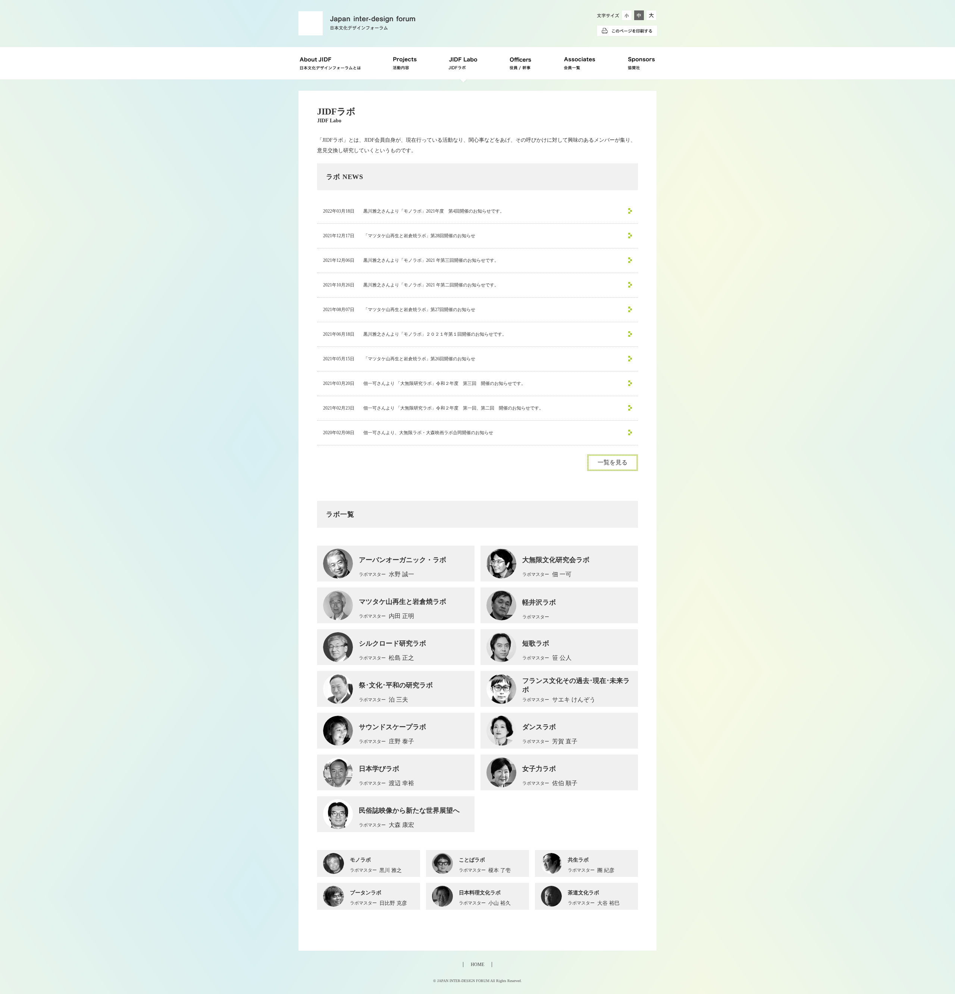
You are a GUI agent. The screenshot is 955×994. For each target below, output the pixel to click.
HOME (477, 964)
